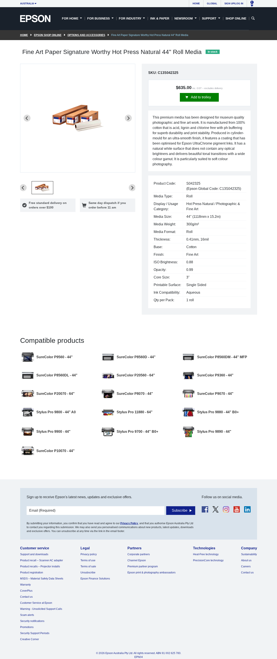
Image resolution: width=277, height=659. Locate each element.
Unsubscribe (88, 572)
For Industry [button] (130, 18)
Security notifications (32, 621)
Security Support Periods (34, 633)
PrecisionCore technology (208, 560)
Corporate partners (138, 554)
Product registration (31, 572)
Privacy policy (89, 554)
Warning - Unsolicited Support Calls (41, 608)
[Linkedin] (247, 509)
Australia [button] (27, 3)
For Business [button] (99, 18)
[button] (42, 187)
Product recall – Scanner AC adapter (41, 560)
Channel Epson (136, 560)
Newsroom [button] (184, 18)
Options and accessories (86, 35)
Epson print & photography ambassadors (151, 572)
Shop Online (235, 18)
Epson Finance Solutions (95, 578)
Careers (246, 566)
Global (212, 3)
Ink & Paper (159, 18)
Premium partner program (142, 566)
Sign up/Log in (233, 3)
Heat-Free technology (206, 554)
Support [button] (209, 18)
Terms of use (88, 560)
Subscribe (179, 510)
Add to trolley (200, 97)
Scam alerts (27, 615)
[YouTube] (237, 509)
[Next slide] (128, 118)
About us (246, 560)
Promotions (27, 627)
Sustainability (249, 554)
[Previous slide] (27, 118)
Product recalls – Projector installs (40, 566)
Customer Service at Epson (36, 602)
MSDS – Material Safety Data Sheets (41, 578)
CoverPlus (26, 590)
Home (196, 3)
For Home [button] (70, 18)
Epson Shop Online (47, 35)
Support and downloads (34, 554)
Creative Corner (29, 639)
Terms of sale (88, 566)
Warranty (25, 584)
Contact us (26, 596)
